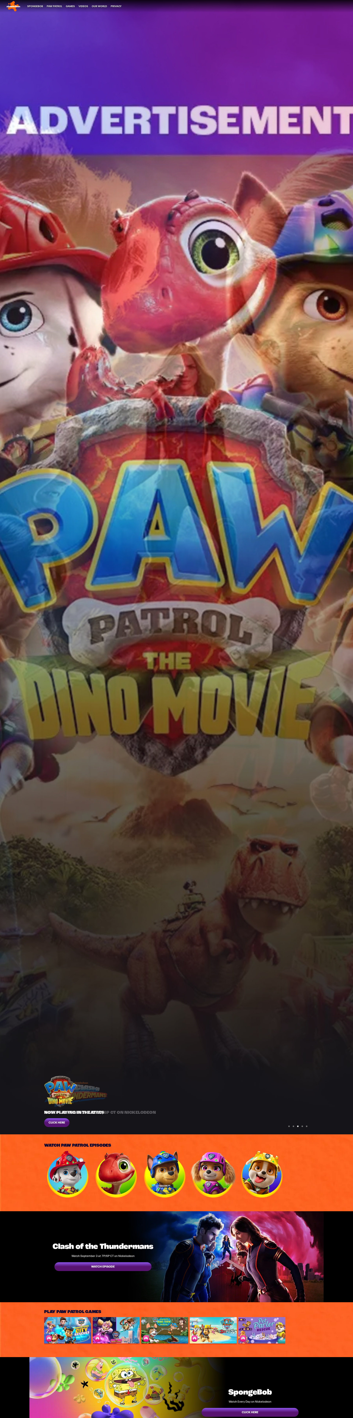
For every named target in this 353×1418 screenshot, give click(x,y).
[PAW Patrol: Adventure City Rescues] (67, 1330)
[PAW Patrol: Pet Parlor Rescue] (261, 1330)
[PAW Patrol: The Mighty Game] (116, 1330)
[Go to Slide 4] (302, 1126)
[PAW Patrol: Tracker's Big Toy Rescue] (164, 1330)
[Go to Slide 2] (293, 1126)
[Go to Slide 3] (298, 1126)
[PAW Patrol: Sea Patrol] (213, 1330)
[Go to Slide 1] (289, 1126)
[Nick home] (13, 6)
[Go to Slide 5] (306, 1126)
